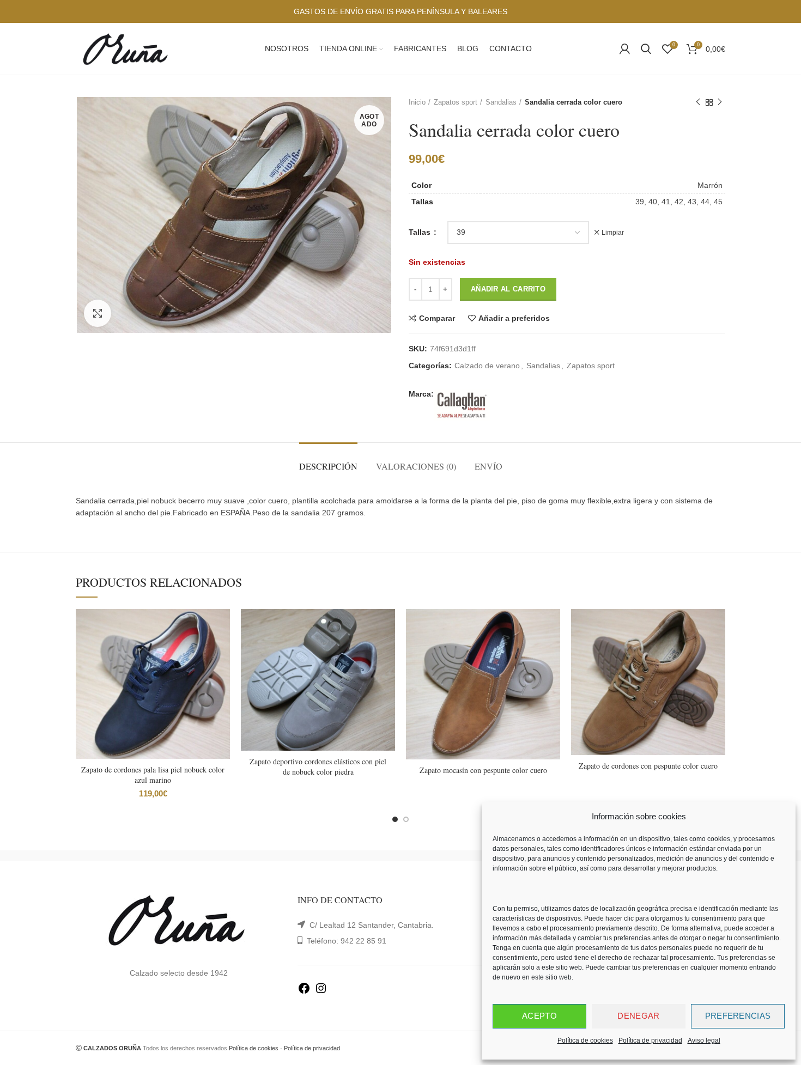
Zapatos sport (455, 102)
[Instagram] (320, 992)
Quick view (221, 676)
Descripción (328, 466)
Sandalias (501, 102)
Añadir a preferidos (514, 318)
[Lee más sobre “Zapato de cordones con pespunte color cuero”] (717, 651)
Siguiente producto (719, 102)
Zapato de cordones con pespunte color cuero (648, 765)
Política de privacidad (650, 1040)
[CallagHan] (461, 405)
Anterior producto (698, 102)
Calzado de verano (487, 365)
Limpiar (613, 232)
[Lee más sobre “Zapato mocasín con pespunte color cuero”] (552, 651)
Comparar (437, 318)
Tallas (421, 232)
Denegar (638, 1015)
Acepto (539, 1015)
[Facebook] (304, 992)
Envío (488, 466)
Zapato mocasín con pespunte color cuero (483, 770)
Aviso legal (704, 1040)
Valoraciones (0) (416, 466)
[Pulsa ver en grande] (97, 313)
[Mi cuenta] (624, 49)
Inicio (417, 102)
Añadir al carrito (508, 289)
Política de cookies (585, 1040)
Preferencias (738, 1015)
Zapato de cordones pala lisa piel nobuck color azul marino (152, 775)
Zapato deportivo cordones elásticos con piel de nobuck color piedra (318, 766)
